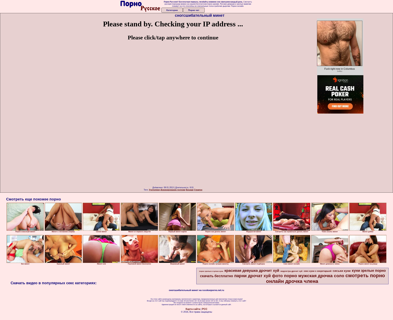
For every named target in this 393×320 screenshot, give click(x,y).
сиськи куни (342, 270)
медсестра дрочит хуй (291, 271)
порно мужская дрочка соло (314, 275)
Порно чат (193, 10)
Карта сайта (193, 309)
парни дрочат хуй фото (258, 275)
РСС (204, 309)
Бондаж (189, 190)
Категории (172, 10)
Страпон (198, 190)
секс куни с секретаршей (317, 271)
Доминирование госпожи (172, 190)
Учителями (154, 190)
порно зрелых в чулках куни (211, 271)
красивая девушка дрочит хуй (251, 270)
